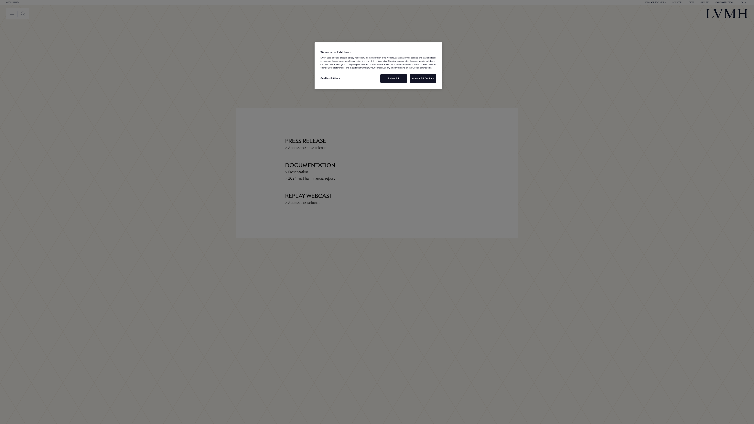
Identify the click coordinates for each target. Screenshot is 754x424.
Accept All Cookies (423, 78)
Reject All (393, 78)
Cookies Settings (330, 78)
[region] (378, 65)
